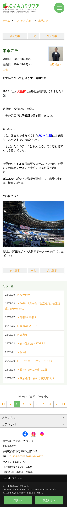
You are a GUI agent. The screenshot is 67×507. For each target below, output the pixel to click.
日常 (5, 69)
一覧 (33, 36)
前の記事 (15, 36)
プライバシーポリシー (35, 489)
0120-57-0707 (17, 456)
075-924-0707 (35, 456)
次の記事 (52, 36)
